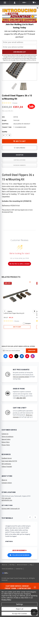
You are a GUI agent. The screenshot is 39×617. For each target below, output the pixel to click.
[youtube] (11, 356)
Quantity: (4, 131)
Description (19, 155)
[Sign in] (14, 2)
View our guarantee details (21, 377)
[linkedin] (22, 356)
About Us (4, 480)
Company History (7, 483)
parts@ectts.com (7, 500)
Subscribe (31, 350)
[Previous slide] (30, 517)
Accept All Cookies (19, 613)
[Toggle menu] (5, 2)
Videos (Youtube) (7, 466)
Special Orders (6, 439)
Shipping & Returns (19, 160)
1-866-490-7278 (20, 398)
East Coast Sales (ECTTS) (9, 461)
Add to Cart (17, 327)
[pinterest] (27, 356)
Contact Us (5, 434)
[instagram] (33, 356)
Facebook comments (19, 165)
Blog (31, 564)
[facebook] (5, 356)
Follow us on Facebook (20, 555)
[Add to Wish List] (30, 282)
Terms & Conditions (7, 436)
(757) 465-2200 (6, 498)
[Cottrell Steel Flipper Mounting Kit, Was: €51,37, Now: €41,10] (17, 296)
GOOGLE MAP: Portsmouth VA (11, 508)
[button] (14, 86)
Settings (19, 604)
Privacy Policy (6, 445)
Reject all (19, 609)
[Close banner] (34, 587)
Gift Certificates (6, 464)
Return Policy (6, 442)
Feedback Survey (7, 458)
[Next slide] (35, 517)
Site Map (12, 564)
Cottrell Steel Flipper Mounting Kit (14, 313)
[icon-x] (16, 356)
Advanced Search (22, 564)
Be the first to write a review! (19, 264)
